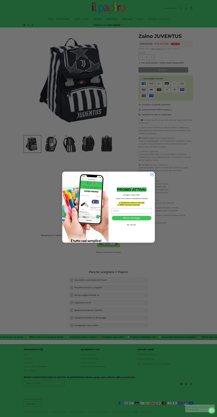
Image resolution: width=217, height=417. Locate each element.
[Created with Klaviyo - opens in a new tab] (108, 244)
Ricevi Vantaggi (131, 218)
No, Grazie (131, 225)
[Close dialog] (152, 174)
